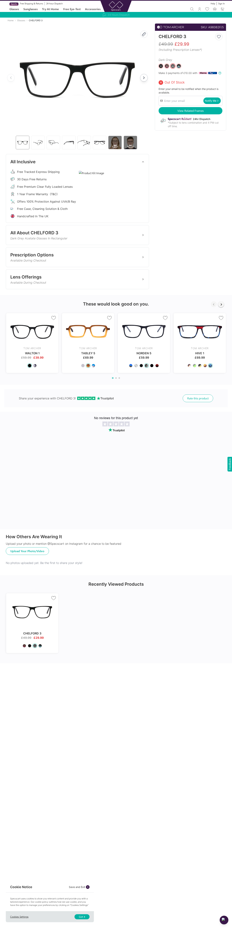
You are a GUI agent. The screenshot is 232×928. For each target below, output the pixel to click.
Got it (82, 916)
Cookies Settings (19, 916)
